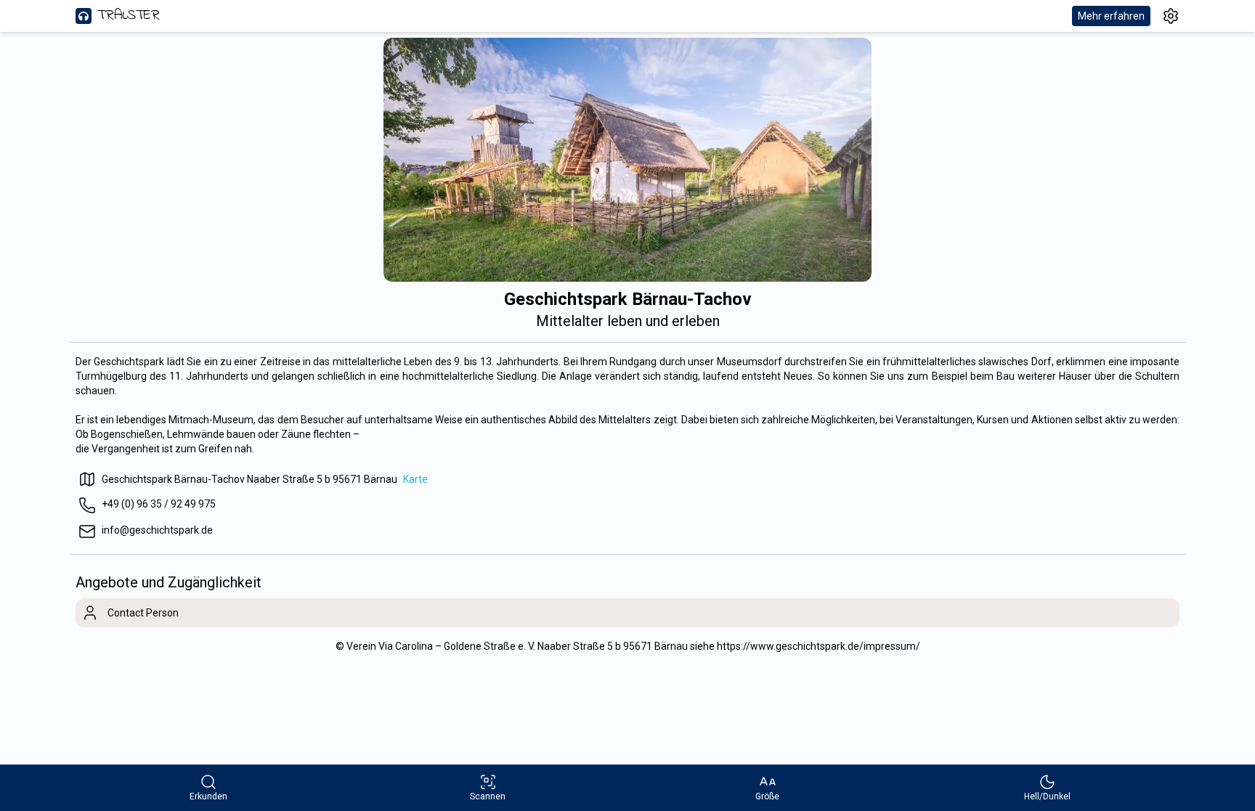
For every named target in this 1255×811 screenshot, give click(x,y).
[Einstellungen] (1170, 16)
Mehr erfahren (1111, 16)
